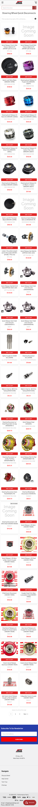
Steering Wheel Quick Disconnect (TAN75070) (28, 492)
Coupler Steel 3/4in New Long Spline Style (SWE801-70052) (29, 594)
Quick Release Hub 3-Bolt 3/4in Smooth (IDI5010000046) (28, 322)
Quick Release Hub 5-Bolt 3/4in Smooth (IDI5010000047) (9, 322)
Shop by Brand (6, 775)
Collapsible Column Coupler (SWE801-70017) (28, 697)
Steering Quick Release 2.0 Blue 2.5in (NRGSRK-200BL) (28, 116)
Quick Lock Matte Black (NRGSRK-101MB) (9, 81)
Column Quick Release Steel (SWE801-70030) (28, 663)
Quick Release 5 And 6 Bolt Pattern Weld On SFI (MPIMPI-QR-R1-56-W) (28, 46)
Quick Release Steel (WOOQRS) (28, 423)
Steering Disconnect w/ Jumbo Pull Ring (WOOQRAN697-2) (9, 458)
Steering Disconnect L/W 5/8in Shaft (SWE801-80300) (9, 522)
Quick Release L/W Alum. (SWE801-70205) (28, 526)
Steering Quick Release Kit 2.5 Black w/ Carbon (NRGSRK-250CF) (28, 184)
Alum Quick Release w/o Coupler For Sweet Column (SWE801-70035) (28, 629)
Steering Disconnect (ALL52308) (29, 356)
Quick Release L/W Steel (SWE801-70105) (28, 559)
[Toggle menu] (2, 2)
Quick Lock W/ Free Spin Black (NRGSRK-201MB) (9, 218)
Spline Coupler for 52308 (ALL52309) (9, 356)
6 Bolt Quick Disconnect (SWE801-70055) (9, 594)
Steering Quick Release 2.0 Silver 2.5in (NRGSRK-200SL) (9, 149)
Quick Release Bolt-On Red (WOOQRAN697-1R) (28, 458)
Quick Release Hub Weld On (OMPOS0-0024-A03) (28, 252)
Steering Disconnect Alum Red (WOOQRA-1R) (9, 492)
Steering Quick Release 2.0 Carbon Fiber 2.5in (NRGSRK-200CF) (28, 149)
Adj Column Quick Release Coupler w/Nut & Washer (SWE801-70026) (9, 697)
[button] (35, 19)
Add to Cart (9, 42)
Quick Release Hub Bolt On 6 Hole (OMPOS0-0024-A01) (9, 287)
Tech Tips (4, 782)
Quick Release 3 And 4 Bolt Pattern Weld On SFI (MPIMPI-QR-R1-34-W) (9, 46)
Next (25, 714)
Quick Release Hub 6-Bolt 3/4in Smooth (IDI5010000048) (28, 287)
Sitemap (4, 785)
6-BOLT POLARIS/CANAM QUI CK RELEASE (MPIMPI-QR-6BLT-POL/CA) (9, 252)
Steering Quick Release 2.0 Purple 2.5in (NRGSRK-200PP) (28, 81)
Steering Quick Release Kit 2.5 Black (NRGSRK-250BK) (9, 184)
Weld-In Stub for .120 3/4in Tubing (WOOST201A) (28, 390)
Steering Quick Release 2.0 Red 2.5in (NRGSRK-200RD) (9, 116)
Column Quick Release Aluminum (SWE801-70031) (9, 663)
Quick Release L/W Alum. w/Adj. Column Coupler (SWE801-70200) (9, 560)
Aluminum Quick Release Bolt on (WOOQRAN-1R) (28, 218)
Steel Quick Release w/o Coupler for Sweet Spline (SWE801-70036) (9, 629)
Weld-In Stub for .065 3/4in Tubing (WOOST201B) (9, 390)
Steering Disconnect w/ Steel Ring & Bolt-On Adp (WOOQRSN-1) (9, 423)
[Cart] (36, 2)
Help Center (5, 778)
